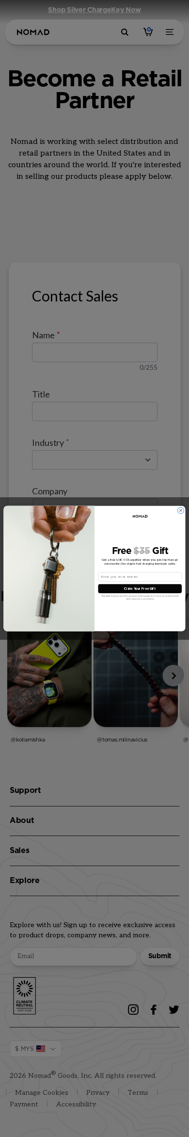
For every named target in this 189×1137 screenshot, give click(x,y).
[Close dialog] (180, 510)
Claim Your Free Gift (140, 588)
